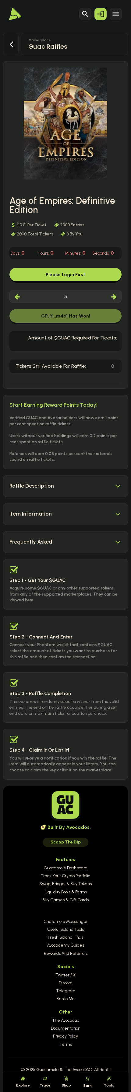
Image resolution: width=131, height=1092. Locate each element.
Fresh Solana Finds (65, 937)
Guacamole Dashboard (65, 868)
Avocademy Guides (65, 945)
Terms (65, 1044)
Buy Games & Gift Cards (65, 899)
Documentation (65, 1028)
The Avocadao (65, 1020)
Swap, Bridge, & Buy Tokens (65, 883)
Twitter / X (65, 975)
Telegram (65, 990)
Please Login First (65, 274)
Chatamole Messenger (66, 921)
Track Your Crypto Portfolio (65, 875)
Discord (66, 983)
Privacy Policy (65, 1036)
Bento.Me (65, 998)
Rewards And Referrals (65, 953)
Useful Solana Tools (65, 929)
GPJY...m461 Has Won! (65, 316)
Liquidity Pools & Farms (65, 892)
